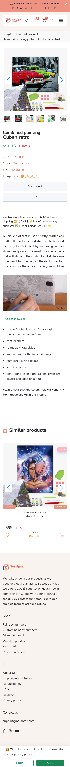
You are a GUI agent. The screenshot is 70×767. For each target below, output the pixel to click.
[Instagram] (10, 731)
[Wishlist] (35, 197)
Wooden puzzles (14, 641)
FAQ (6, 689)
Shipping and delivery (17, 678)
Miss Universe (35, 516)
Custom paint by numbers (20, 630)
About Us (9, 673)
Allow (50, 763)
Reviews (8, 695)
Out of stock (35, 186)
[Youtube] (17, 731)
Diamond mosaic (26, 34)
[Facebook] (4, 731)
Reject (19, 763)
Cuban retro (51, 39)
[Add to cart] (62, 535)
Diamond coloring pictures (20, 39)
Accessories (11, 647)
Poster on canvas (14, 652)
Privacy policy (12, 700)
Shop (6, 34)
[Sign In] (53, 20)
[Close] (66, 4)
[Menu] (61, 20)
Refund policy (12, 684)
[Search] (27, 20)
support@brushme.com (18, 721)
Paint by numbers (14, 625)
